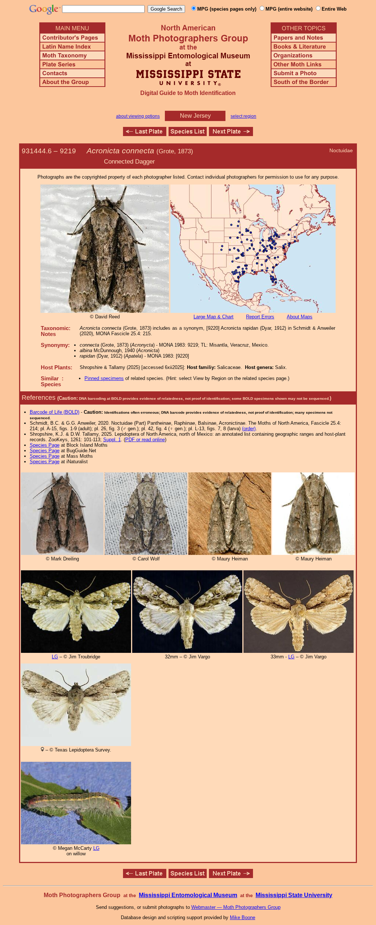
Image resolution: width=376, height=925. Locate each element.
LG (55, 656)
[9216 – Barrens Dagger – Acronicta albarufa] (144, 134)
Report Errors (260, 316)
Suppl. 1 (112, 439)
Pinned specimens (104, 378)
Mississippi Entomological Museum (188, 895)
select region (243, 116)
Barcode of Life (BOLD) (54, 412)
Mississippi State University (294, 895)
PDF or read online (145, 439)
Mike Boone (242, 917)
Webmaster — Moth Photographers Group (236, 907)
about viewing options (138, 116)
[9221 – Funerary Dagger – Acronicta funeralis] (231, 134)
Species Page (44, 445)
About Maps (299, 316)
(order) (249, 428)
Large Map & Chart (214, 316)
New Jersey (195, 116)
